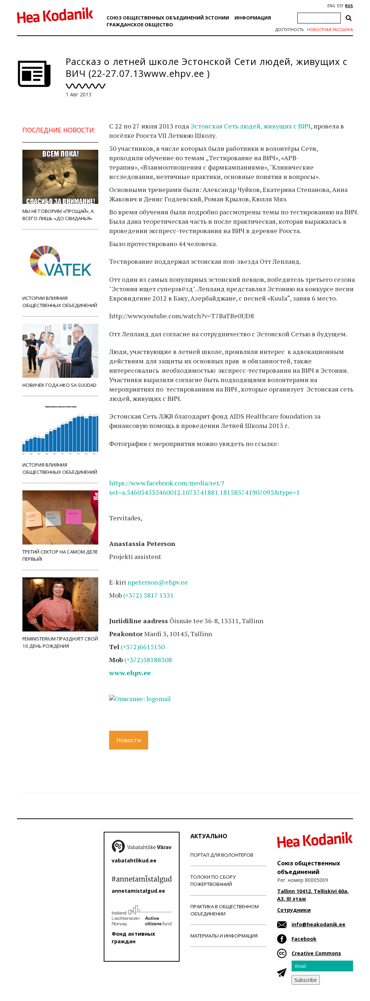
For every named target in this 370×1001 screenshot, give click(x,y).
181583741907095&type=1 (260, 492)
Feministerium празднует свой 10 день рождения (60, 642)
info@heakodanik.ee (318, 924)
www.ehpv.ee (130, 672)
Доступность (289, 29)
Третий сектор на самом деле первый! (60, 555)
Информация (253, 17)
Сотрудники (294, 909)
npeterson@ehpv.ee (158, 582)
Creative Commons (316, 953)
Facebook (304, 938)
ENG (331, 5)
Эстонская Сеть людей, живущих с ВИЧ (250, 126)
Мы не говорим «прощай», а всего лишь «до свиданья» (58, 215)
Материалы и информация (224, 935)
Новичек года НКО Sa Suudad (59, 385)
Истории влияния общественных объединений (59, 302)
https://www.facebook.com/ (149, 482)
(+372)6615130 (143, 646)
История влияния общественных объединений (59, 468)
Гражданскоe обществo (140, 24)
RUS (349, 5)
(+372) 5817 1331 (148, 595)
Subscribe (305, 979)
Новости (128, 740)
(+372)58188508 (148, 659)
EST (340, 5)
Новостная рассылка (330, 29)
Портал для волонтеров (221, 855)
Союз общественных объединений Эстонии (168, 17)
